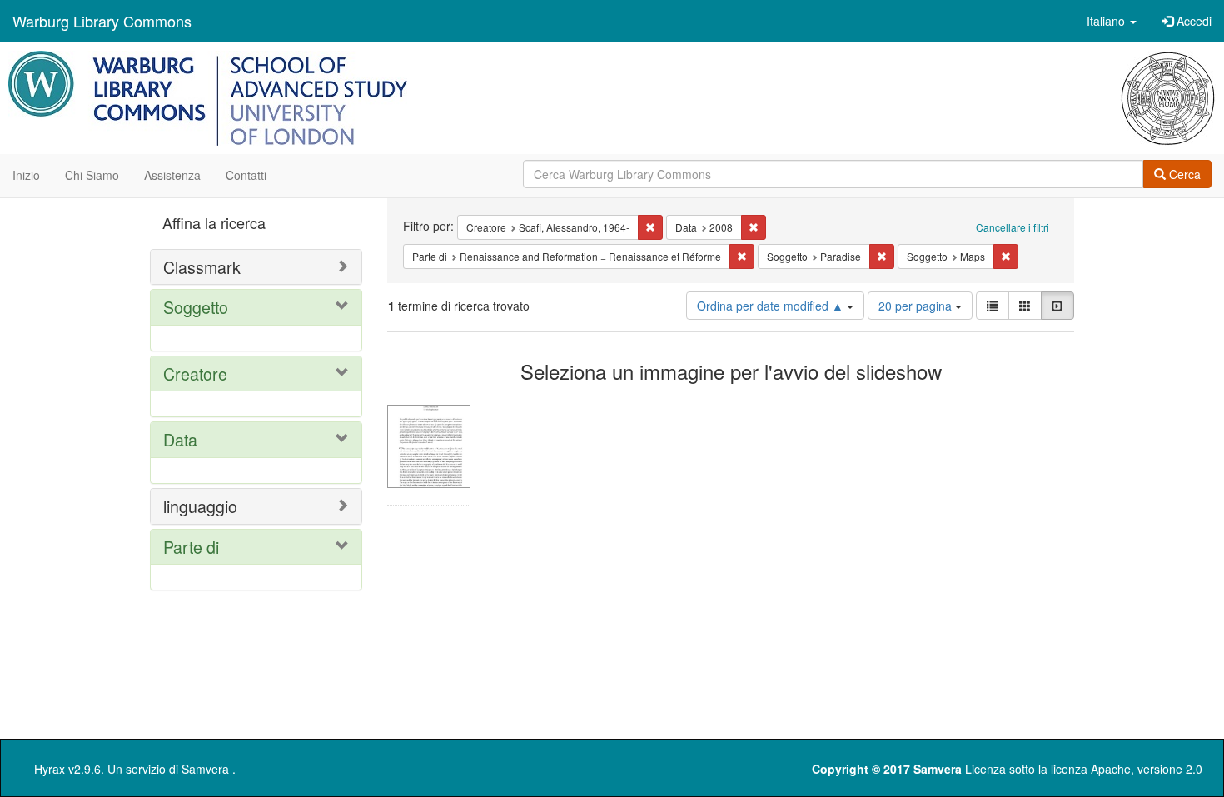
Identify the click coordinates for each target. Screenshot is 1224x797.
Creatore (195, 373)
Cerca (1183, 174)
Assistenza (172, 175)
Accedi (1192, 20)
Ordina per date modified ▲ (772, 305)
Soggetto (195, 307)
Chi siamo (92, 175)
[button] (1111, 21)
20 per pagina (916, 305)
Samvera (205, 768)
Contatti (246, 175)
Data (180, 439)
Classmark (202, 267)
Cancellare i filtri (1012, 227)
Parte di (191, 547)
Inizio (26, 175)
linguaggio (200, 506)
